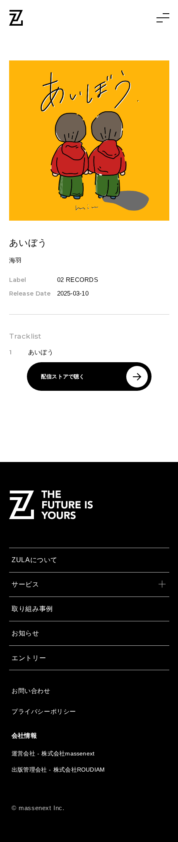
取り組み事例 (32, 608)
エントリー (29, 658)
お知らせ (25, 633)
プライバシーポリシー (44, 711)
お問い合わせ (31, 691)
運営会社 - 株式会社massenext (53, 753)
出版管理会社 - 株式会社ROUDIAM (58, 769)
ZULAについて (35, 559)
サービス (25, 584)
